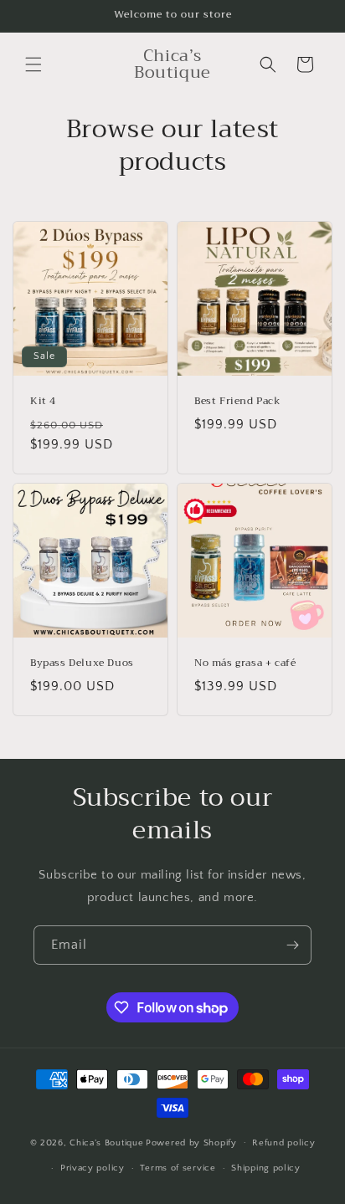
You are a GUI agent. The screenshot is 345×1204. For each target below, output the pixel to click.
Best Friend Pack (237, 401)
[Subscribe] (292, 945)
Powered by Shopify (191, 1142)
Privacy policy (92, 1168)
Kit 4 (43, 401)
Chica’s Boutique (106, 1142)
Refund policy (283, 1143)
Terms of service (177, 1168)
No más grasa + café (245, 663)
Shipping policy (266, 1168)
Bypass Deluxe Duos (82, 663)
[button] (33, 64)
